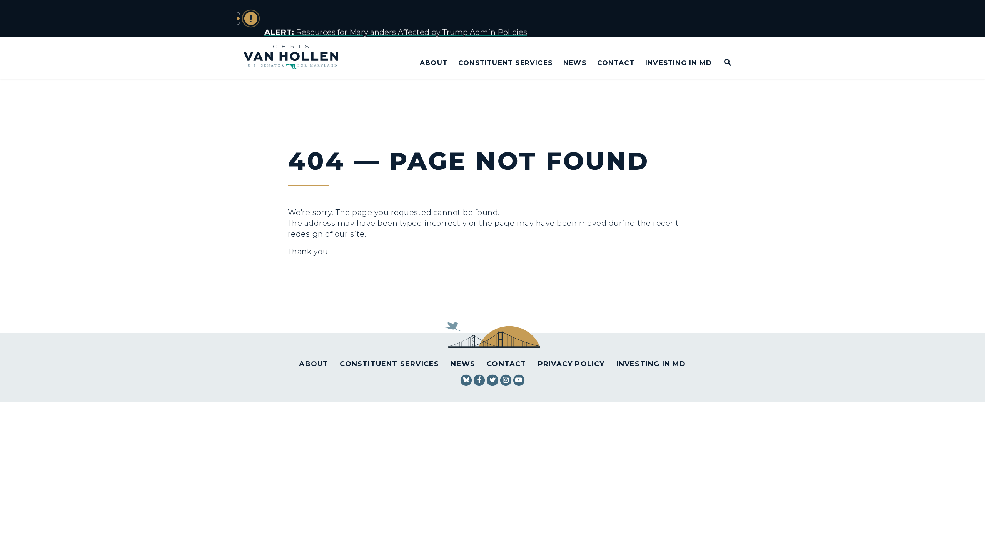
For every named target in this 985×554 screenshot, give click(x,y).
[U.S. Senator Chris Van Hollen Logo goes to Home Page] (296, 58)
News (574, 62)
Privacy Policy (571, 364)
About (433, 62)
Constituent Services (505, 62)
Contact (615, 62)
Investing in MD (678, 62)
